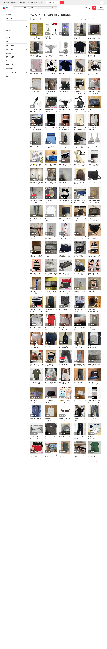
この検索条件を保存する (95, 19)
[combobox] (35, 7)
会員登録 (84, 8)
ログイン (78, 8)
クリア (25, 14)
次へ (97, 461)
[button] (28, 8)
